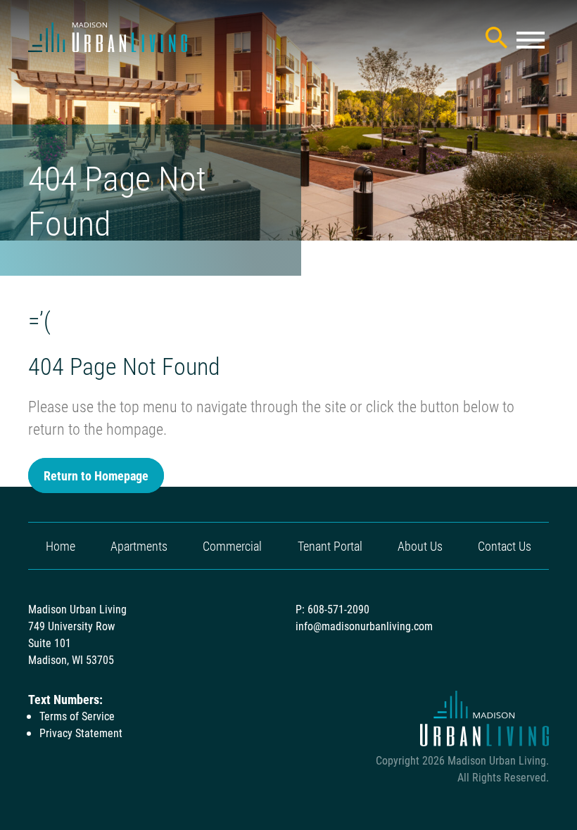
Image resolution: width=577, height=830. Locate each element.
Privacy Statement (80, 732)
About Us (420, 545)
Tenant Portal (330, 545)
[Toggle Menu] (530, 40)
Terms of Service (77, 715)
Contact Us (504, 545)
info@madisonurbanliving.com (364, 625)
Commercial (232, 545)
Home (60, 545)
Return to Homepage (96, 475)
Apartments (138, 545)
